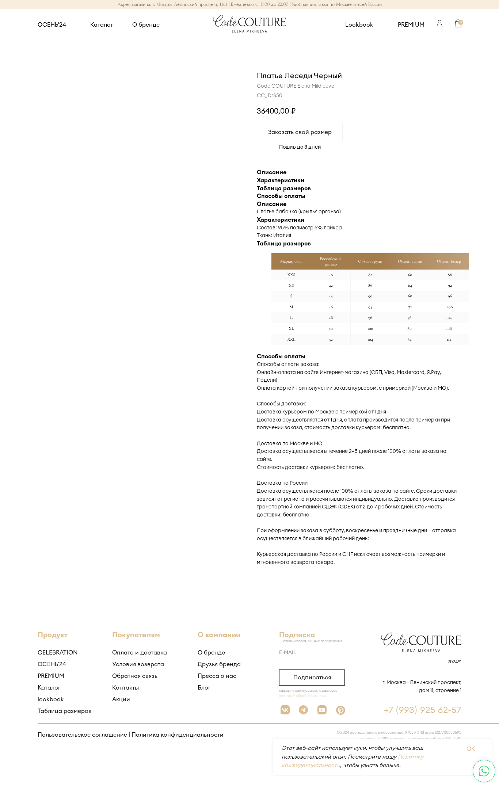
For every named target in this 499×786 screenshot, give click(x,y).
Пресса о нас (217, 676)
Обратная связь (134, 676)
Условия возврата (138, 664)
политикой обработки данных (302, 696)
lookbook (51, 699)
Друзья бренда (219, 664)
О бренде (146, 25)
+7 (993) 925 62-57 (422, 710)
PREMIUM (411, 25)
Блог (204, 688)
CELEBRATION (58, 653)
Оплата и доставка (139, 653)
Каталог (101, 25)
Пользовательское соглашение (82, 735)
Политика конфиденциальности (178, 735)
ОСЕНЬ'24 (52, 25)
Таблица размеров (65, 711)
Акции (121, 699)
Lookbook (359, 25)
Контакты (125, 688)
